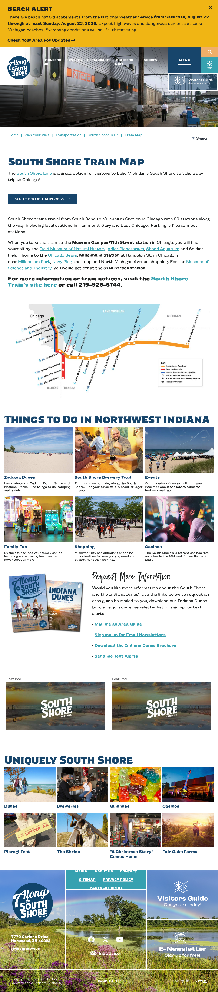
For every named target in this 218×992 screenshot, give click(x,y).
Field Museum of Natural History (72, 249)
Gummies (119, 806)
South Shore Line (34, 173)
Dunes (10, 806)
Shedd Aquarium (162, 249)
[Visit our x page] (105, 939)
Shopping (85, 546)
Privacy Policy (118, 880)
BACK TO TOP (109, 981)
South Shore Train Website (43, 199)
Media (81, 871)
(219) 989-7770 (25, 949)
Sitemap (87, 880)
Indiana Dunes (19, 477)
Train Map (133, 135)
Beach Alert (29, 9)
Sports (150, 60)
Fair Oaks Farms (179, 851)
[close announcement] (210, 8)
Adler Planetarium (126, 249)
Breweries (68, 806)
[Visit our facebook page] (91, 939)
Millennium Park (34, 262)
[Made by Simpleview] (189, 981)
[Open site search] (209, 52)
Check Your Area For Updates (41, 40)
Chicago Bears (62, 255)
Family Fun (15, 546)
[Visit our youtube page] (119, 939)
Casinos (153, 546)
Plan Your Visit (39, 135)
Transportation (70, 135)
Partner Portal (106, 888)
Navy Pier (61, 262)
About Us (104, 871)
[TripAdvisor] (105, 952)
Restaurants (99, 60)
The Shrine (68, 851)
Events (75, 60)
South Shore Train (105, 135)
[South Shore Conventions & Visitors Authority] (18, 67)
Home (15, 135)
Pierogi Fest (17, 851)
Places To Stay (124, 62)
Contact (128, 871)
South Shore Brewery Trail (103, 477)
